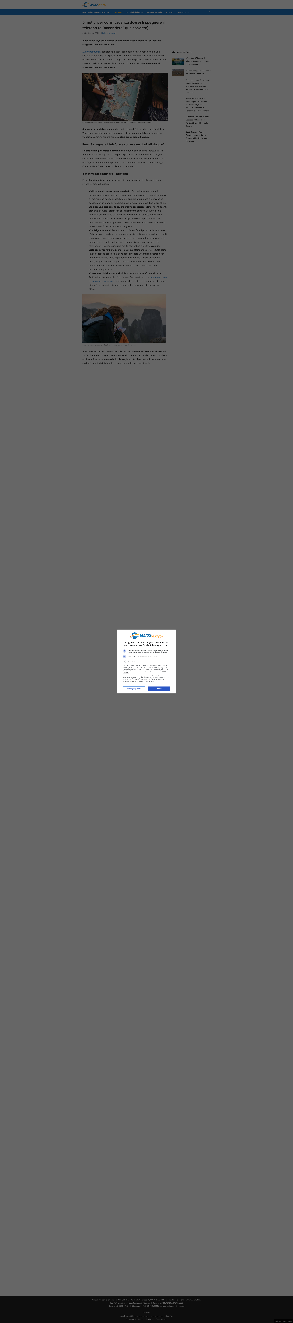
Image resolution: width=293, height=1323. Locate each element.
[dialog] (146, 661)
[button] (146, 661)
